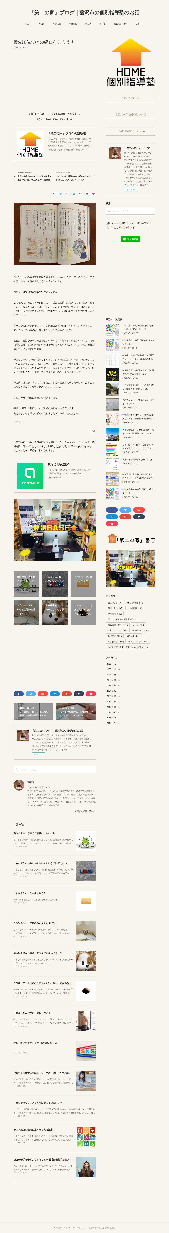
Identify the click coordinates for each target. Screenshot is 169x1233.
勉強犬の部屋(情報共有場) (130, 114)
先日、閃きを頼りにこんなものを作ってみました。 (36, 899)
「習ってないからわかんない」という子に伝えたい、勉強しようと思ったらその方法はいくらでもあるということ (72, 863)
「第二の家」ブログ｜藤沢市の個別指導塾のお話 (84, 12)
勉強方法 (115, 635)
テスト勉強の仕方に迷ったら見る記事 (33, 1129)
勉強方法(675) (19, 422)
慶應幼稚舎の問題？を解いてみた (137, 459)
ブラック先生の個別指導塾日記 (123, 619)
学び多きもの (140, 630)
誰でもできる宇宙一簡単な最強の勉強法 (128, 647)
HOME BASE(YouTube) (131, 131)
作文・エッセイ (117, 630)
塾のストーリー (138, 641)
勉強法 (88, 23)
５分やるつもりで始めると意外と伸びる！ (35, 923)
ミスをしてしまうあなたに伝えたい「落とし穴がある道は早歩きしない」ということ (57, 983)
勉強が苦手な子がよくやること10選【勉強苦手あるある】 (44, 1159)
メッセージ (116, 641)
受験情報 (57, 23)
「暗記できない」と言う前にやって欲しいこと (38, 1102)
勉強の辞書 (114, 602)
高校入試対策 (134, 602)
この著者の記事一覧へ (83, 811)
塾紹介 (42, 23)
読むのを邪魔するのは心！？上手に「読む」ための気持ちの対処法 (48, 1072)
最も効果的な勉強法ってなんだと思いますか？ (38, 953)
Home (28, 23)
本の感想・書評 (121, 23)
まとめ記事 (134, 608)
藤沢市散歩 (115, 608)
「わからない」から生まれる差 (30, 893)
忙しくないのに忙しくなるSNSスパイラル (35, 1042)
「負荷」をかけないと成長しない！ (32, 1012)
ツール (102, 23)
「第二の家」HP (131, 98)
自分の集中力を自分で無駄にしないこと (34, 833)
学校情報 (73, 23)
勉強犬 (30, 781)
